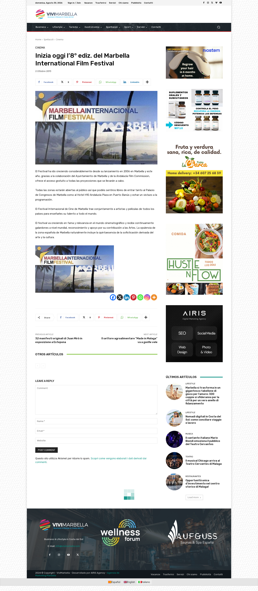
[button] (218, 27)
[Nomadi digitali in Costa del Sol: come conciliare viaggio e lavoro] (174, 417)
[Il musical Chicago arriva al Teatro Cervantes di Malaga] (174, 460)
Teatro (189, 457)
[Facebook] (204, 3)
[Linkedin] (127, 297)
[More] (147, 82)
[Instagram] (208, 3)
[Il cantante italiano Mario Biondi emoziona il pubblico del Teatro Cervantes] (174, 439)
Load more (193, 497)
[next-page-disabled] (43, 366)
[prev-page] (37, 366)
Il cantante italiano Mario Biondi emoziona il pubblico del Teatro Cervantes (203, 441)
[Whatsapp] (140, 297)
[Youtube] (221, 3)
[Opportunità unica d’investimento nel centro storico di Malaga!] (174, 481)
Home (38, 39)
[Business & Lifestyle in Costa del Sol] (60, 14)
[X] (212, 3)
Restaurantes (193, 476)
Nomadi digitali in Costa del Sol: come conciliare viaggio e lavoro (203, 419)
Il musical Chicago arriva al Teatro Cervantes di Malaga (204, 462)
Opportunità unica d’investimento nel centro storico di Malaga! (203, 483)
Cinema (59, 39)
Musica (189, 434)
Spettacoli (49, 39)
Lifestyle (190, 384)
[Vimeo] (216, 3)
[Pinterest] (133, 297)
